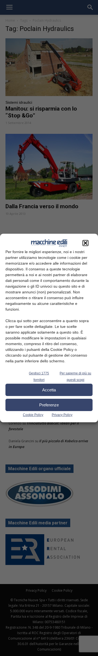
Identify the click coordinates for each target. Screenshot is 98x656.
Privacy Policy (62, 415)
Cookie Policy (33, 415)
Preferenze (49, 405)
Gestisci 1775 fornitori (39, 376)
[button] (85, 243)
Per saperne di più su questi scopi (75, 376)
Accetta (49, 390)
